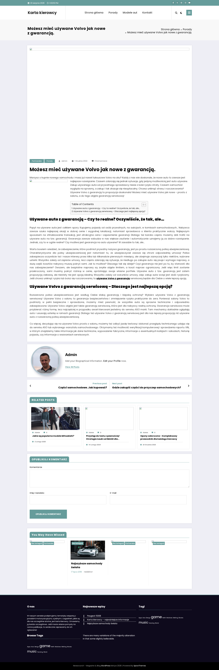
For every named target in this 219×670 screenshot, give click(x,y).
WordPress (105, 665)
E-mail (113, 492)
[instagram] (185, 2)
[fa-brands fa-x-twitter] (177, 2)
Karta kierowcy (42, 12)
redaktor (88, 571)
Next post (117, 383)
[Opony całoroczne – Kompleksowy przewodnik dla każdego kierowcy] (163, 418)
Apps (29, 647)
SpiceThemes (140, 665)
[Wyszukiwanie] (176, 12)
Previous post (100, 383)
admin (64, 161)
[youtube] (189, 2)
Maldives (58, 647)
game (45, 645)
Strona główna (94, 12)
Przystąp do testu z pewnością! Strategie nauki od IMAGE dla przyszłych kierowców (103, 437)
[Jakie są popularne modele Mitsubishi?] (55, 418)
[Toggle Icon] (189, 12)
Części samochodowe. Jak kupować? (82, 387)
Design (36, 647)
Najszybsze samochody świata (86, 565)
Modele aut (130, 12)
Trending (40, 652)
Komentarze (36, 467)
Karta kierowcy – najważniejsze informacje (108, 619)
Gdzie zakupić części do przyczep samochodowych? (146, 387)
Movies (69, 647)
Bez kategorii (37, 543)
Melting (64, 647)
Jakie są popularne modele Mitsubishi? (53, 435)
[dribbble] (181, 2)
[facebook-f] (173, 2)
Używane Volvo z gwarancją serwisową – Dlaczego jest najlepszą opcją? (109, 211)
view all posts (72, 367)
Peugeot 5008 (94, 615)
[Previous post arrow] (30, 386)
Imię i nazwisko (37, 492)
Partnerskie (37, 161)
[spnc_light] (181, 12)
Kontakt (147, 12)
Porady (113, 12)
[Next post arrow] (188, 386)
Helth (52, 647)
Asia (32, 647)
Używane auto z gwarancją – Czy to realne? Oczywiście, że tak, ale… (106, 208)
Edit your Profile (112, 361)
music (32, 651)
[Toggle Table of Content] (142, 205)
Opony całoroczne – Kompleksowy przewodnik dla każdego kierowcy (158, 437)
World (45, 652)
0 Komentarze (101, 161)
